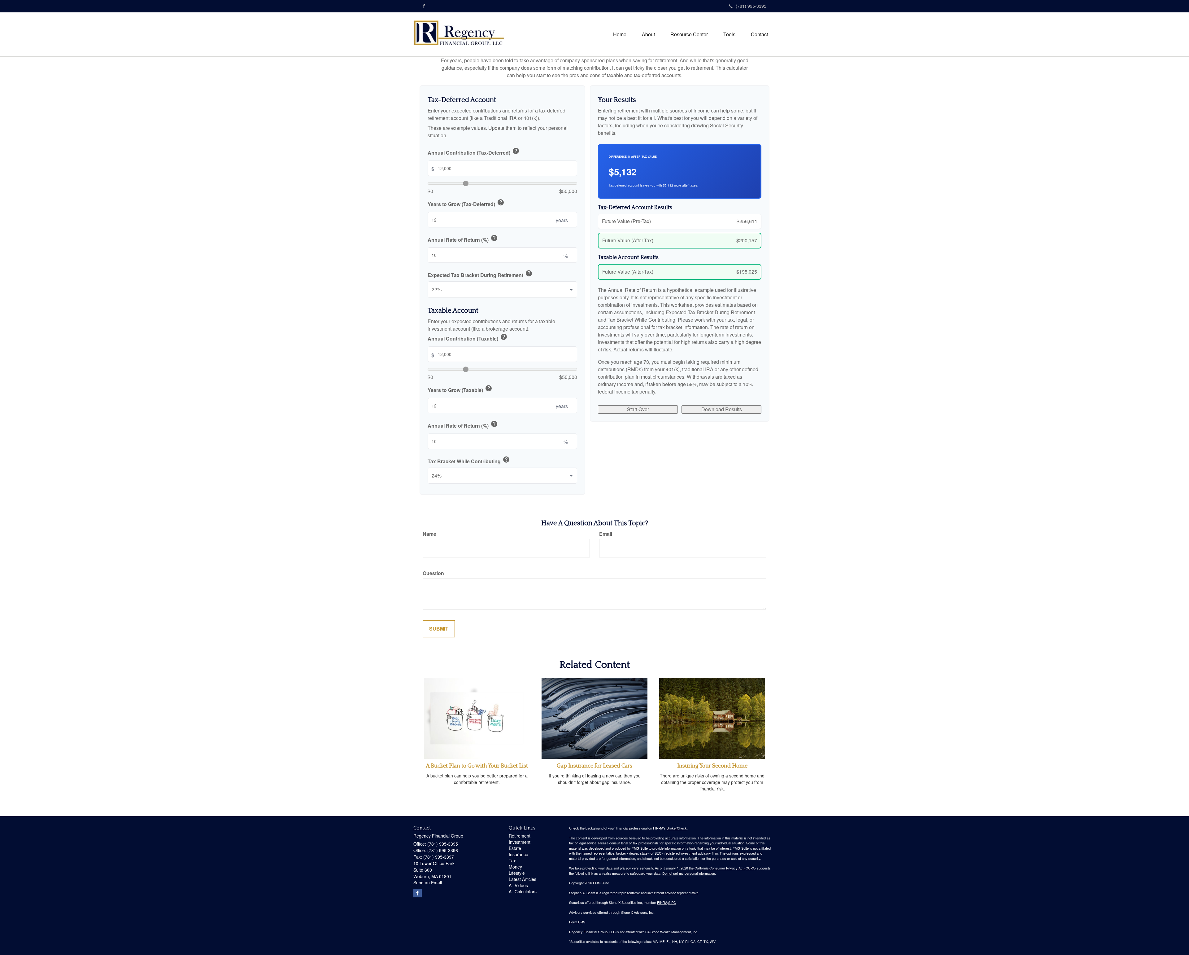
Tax (512, 860)
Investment (519, 842)
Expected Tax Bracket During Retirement (480, 274)
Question (433, 573)
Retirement (519, 836)
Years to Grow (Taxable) (460, 389)
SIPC (672, 902)
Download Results (721, 409)
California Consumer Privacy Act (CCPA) (725, 867)
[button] (648, 34)
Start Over (638, 409)
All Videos (518, 885)
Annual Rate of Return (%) (463, 239)
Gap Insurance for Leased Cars (594, 766)
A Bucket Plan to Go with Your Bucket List (477, 766)
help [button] (516, 151)
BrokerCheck (677, 827)
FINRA (662, 902)
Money (515, 867)
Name (429, 533)
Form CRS (577, 921)
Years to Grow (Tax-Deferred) (466, 203)
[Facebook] (424, 6)
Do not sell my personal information (688, 873)
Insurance (518, 854)
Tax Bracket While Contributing (469, 460)
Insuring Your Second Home (712, 766)
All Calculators (523, 891)
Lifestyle (517, 873)
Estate (515, 848)
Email (605, 533)
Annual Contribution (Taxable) (467, 337)
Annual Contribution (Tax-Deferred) (474, 151)
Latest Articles (522, 879)
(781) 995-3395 (751, 6)
